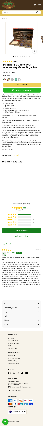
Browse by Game (13, 343)
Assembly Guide (13, 341)
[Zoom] (34, 51)
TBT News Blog (12, 348)
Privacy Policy (12, 361)
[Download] (15, 155)
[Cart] (34, 5)
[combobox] (21, 12)
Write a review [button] (22, 230)
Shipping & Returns (14, 358)
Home (3, 18)
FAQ (9, 346)
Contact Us (11, 356)
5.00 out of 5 (27, 208)
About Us (11, 338)
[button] (7, 61)
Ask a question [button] (21, 236)
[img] (6, 250)
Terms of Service (13, 363)
